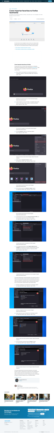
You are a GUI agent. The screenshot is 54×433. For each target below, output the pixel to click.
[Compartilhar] (18, 19)
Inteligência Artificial (22, 425)
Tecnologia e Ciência (29, 426)
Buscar (36, 424)
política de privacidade (36, 416)
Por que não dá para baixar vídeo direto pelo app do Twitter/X (44, 401)
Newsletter (36, 425)
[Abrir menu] (2, 1)
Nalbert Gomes (19, 386)
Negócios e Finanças (29, 425)
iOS (36, 67)
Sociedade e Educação (30, 427)
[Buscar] (45, 1)
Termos (44, 425)
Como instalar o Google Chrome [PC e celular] (23, 47)
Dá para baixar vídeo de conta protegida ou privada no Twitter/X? (20, 401)
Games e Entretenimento (23, 426)
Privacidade (44, 424)
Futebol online (21, 427)
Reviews (28, 424)
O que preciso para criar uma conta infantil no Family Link (8, 401)
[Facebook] (4, 424)
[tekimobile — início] (7, 1)
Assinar (42, 413)
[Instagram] (5, 424)
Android (34, 67)
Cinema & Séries (22, 424)
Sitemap (36, 426)
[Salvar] (20, 19)
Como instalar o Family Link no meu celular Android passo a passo (32, 401)
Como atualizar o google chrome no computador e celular (25, 49)
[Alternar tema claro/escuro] (47, 1)
